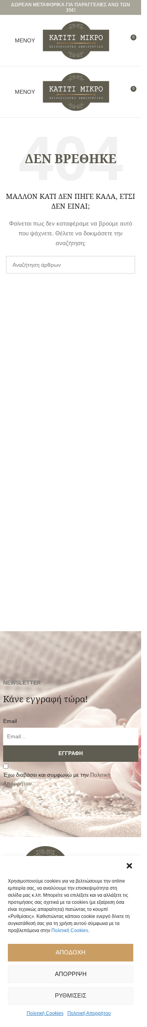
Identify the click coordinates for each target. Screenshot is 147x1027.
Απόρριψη (71, 974)
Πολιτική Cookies (69, 930)
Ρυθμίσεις (70, 995)
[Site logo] (76, 40)
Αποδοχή (70, 952)
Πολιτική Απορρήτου (89, 1013)
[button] (129, 866)
